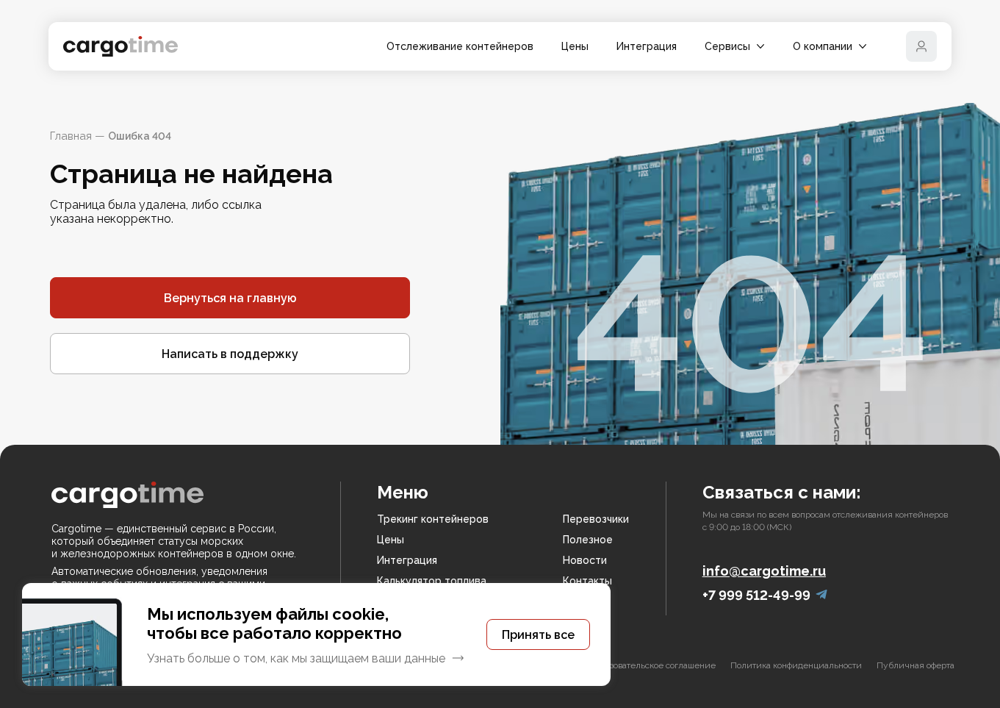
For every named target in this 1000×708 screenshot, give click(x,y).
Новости (585, 560)
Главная (71, 136)
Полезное (588, 540)
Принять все (538, 635)
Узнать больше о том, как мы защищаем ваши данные (296, 658)
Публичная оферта (915, 665)
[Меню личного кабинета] (921, 46)
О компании (822, 46)
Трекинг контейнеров (433, 519)
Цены (575, 46)
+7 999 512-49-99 (756, 595)
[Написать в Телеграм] (821, 595)
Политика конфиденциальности (796, 665)
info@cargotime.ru (764, 571)
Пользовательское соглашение (652, 665)
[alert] (316, 634)
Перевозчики (596, 519)
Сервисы (727, 46)
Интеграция (646, 46)
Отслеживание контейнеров (459, 46)
